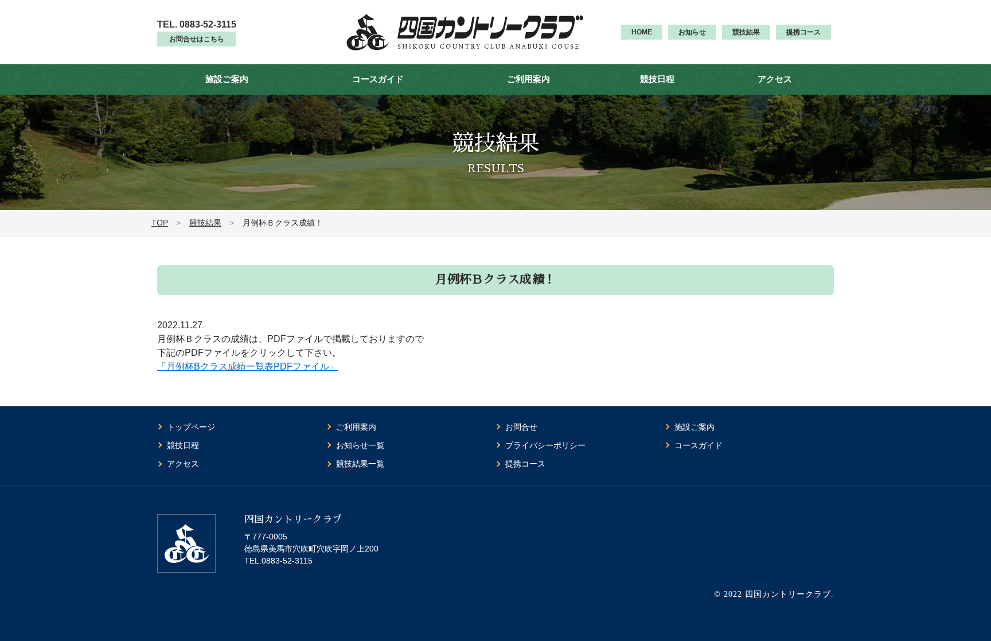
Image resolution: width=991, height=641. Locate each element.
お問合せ (521, 427)
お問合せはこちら (196, 39)
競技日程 (657, 79)
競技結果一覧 (360, 463)
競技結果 (746, 32)
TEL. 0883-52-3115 (196, 24)
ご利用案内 (528, 79)
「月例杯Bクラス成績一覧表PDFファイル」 (247, 366)
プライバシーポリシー (545, 445)
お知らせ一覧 (360, 445)
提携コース (803, 32)
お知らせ (692, 32)
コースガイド (378, 79)
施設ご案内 (226, 79)
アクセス (775, 79)
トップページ (191, 427)
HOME (641, 32)
